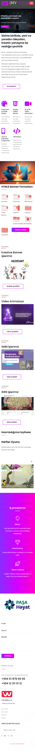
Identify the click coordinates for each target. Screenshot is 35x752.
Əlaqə (3, 718)
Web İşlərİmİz (12, 422)
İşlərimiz (4, 715)
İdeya (17, 524)
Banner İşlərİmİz (13, 286)
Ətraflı (4, 26)
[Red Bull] (17, 270)
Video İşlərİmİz (12, 332)
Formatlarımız (20, 230)
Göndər (7, 656)
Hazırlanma (17, 548)
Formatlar (4, 712)
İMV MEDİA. (20, 744)
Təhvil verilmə (17, 569)
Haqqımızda (11, 86)
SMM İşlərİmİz (12, 377)
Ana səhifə (4, 709)
